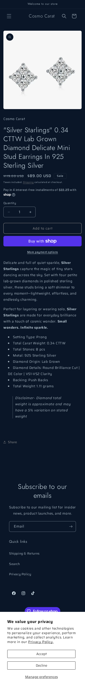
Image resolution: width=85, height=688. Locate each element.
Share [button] (12, 442)
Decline (41, 665)
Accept (41, 654)
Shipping (28, 182)
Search (14, 563)
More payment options (42, 252)
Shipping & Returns (24, 553)
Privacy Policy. (40, 642)
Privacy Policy (20, 574)
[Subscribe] (71, 526)
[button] (9, 16)
